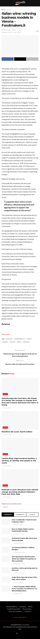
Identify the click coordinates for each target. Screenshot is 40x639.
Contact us (27, 611)
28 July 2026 (7, 434)
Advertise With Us (11, 607)
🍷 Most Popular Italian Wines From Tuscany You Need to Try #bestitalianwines (24, 589)
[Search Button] (36, 507)
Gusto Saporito (25, 625)
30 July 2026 (7, 408)
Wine (8, 9)
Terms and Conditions (15, 611)
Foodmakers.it (20, 339)
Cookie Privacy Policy (13, 609)
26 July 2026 (7, 465)
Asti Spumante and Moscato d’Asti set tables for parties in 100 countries (24, 559)
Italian (29, 339)
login (8, 504)
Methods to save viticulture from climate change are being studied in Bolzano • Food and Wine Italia (20, 492)
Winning (26, 342)
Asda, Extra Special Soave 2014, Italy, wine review (24, 578)
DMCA (30, 607)
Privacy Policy (27, 609)
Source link (6, 334)
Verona (12, 342)
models (5, 342)
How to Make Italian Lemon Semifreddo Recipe (23, 530)
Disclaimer (22, 607)
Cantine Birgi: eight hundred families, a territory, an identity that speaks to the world (19, 460)
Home (3, 9)
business (9, 339)
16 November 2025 (9, 30)
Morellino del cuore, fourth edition (17, 432)
